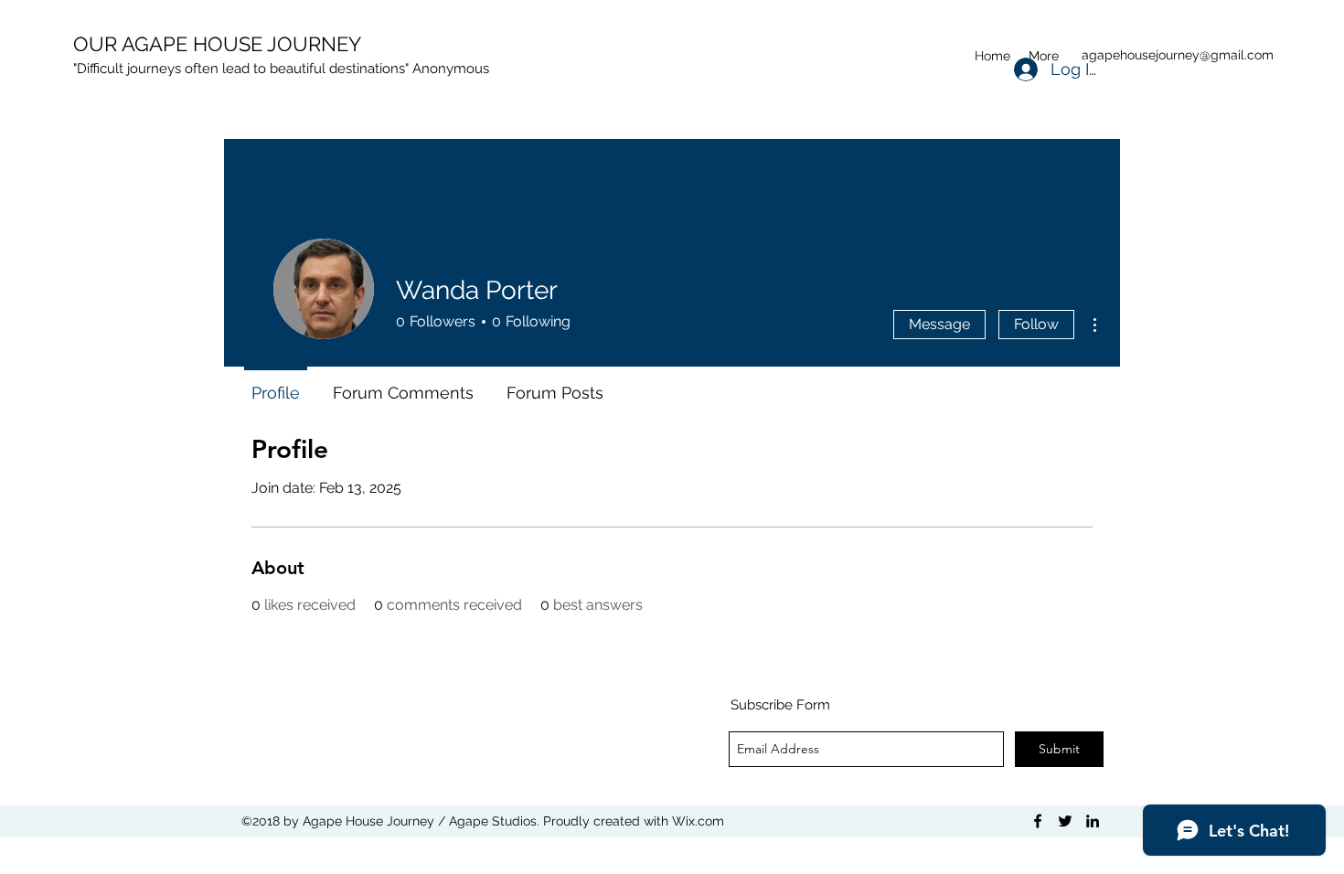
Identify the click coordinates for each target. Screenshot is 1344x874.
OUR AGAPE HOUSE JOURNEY (217, 44)
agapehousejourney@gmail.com (1178, 55)
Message (939, 324)
